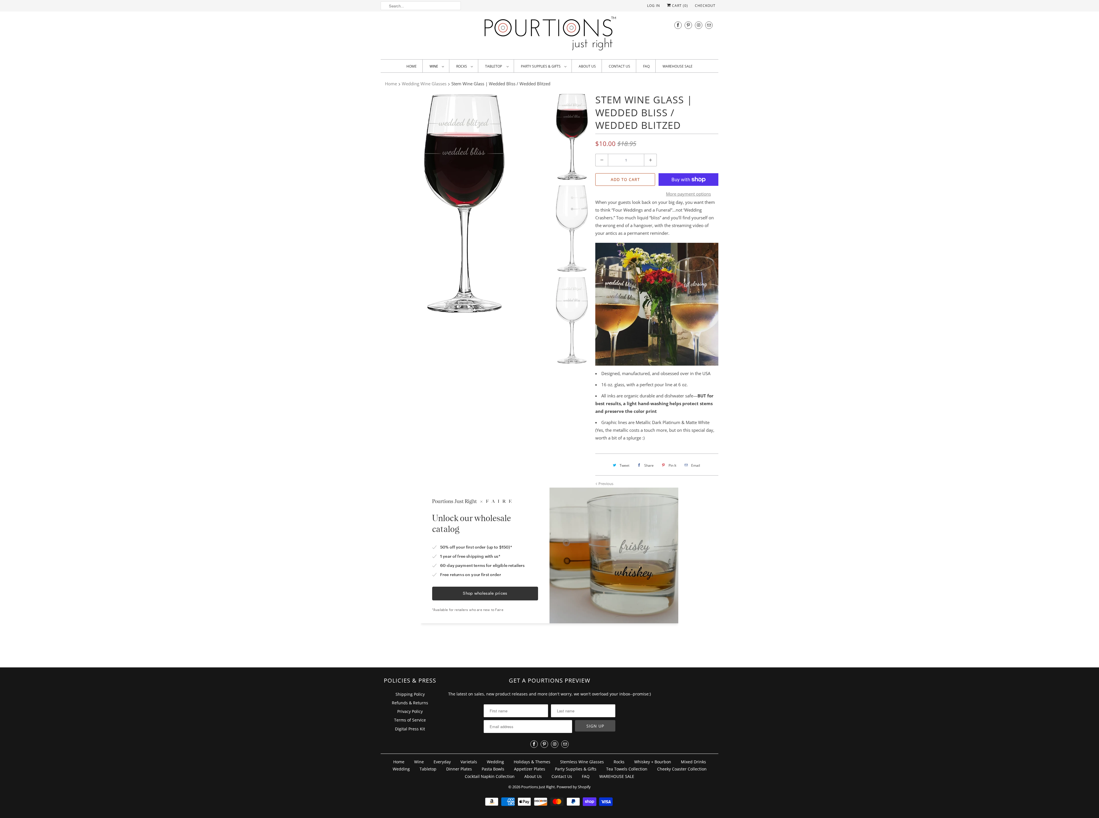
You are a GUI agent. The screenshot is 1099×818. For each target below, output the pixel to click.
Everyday (442, 761)
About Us (587, 66)
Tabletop (494, 66)
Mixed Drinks (693, 761)
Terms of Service (410, 720)
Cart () (679, 5)
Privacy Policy (410, 711)
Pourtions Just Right (538, 786)
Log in (653, 5)
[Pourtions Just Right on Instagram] (698, 25)
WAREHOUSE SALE (678, 66)
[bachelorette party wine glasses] (464, 203)
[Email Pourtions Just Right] (709, 25)
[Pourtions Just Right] (549, 35)
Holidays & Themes (532, 761)
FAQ (646, 66)
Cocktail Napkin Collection (490, 776)
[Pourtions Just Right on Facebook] (678, 25)
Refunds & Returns (410, 702)
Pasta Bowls (493, 769)
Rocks (462, 66)
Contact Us (619, 66)
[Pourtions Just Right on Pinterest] (688, 25)
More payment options (688, 194)
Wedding (495, 761)
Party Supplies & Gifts (541, 66)
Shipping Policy (410, 694)
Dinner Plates (459, 769)
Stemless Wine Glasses (582, 761)
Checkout (705, 5)
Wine (434, 66)
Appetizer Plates (529, 769)
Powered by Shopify (574, 786)
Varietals (468, 761)
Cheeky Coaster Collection (682, 769)
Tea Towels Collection (626, 769)
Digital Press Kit (410, 729)
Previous (605, 483)
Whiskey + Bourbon (652, 761)
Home (411, 66)
